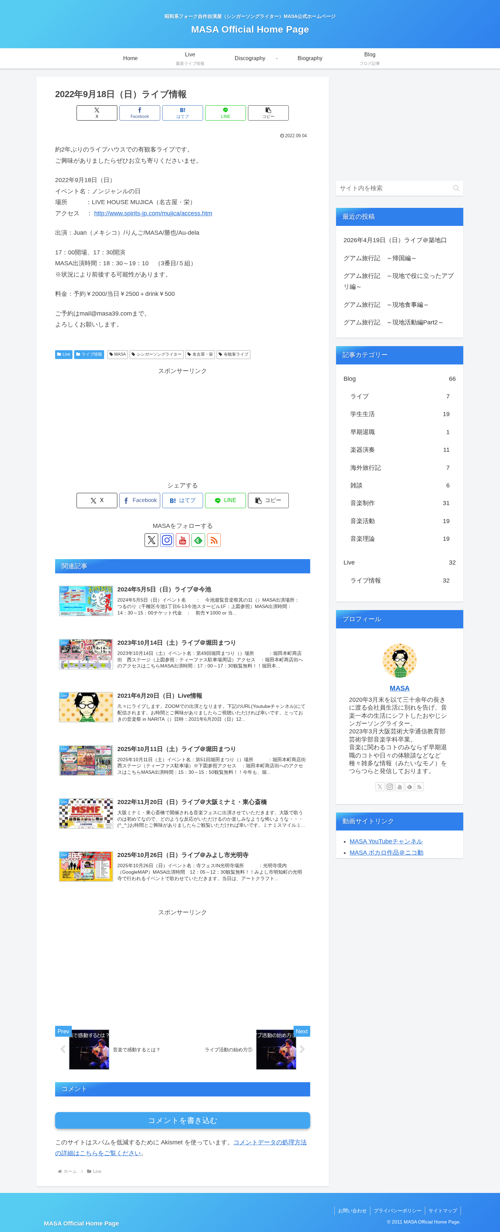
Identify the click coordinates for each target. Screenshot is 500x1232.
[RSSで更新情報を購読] (214, 540)
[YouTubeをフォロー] (182, 540)
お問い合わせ (352, 1210)
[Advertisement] (182, 423)
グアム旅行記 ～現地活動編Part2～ (394, 322)
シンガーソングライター (159, 354)
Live (66, 354)
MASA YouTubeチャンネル (386, 841)
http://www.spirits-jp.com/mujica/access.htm (153, 213)
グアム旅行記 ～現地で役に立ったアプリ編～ (399, 281)
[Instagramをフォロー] (167, 540)
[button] (268, 113)
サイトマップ (443, 1210)
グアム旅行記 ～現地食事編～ (386, 304)
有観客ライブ (236, 354)
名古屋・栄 (203, 354)
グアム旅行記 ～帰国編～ (380, 258)
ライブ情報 (92, 354)
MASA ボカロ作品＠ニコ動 (386, 852)
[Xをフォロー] (151, 540)
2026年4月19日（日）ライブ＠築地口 (395, 240)
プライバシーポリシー (397, 1210)
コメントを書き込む (183, 1120)
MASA (120, 354)
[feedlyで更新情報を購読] (198, 540)
